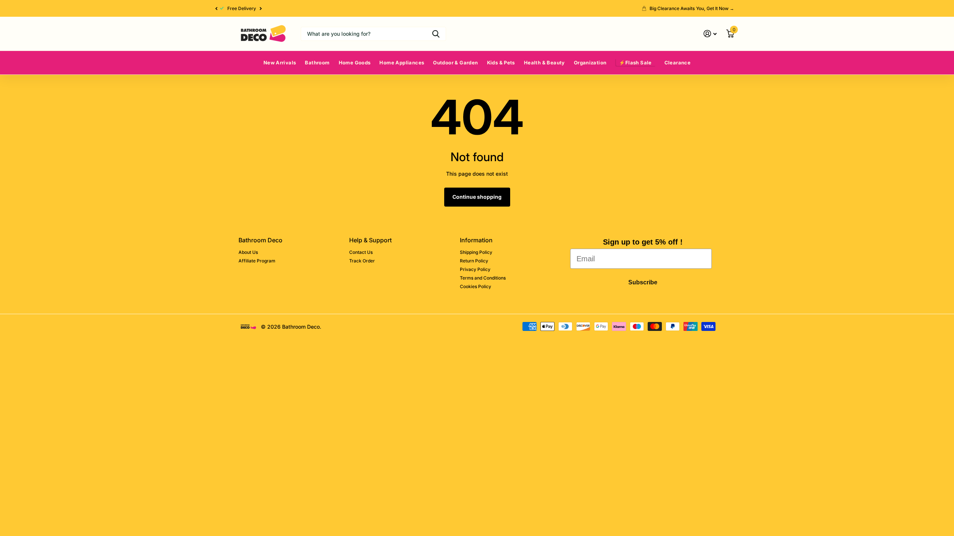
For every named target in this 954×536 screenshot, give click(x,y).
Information (476, 240)
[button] (216, 8)
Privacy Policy (475, 269)
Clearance (677, 63)
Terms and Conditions (483, 278)
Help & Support (370, 240)
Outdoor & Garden (455, 63)
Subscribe (642, 282)
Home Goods (355, 63)
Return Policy (474, 261)
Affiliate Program (256, 261)
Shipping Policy (476, 252)
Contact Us (361, 252)
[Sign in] (710, 33)
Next (261, 8)
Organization (590, 63)
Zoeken (436, 34)
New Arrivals (279, 63)
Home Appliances (401, 63)
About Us (248, 252)
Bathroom (317, 63)
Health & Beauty (544, 63)
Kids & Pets (501, 63)
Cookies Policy (475, 286)
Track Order (362, 261)
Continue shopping (477, 197)
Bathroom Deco (260, 240)
